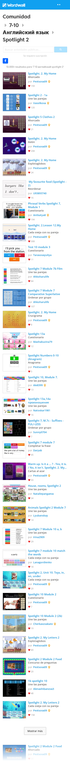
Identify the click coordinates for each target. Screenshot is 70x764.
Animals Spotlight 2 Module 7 (47, 507)
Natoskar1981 (41, 410)
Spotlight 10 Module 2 (42, 594)
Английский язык (26, 32)
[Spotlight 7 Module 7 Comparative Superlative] (14, 297)
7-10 (14, 25)
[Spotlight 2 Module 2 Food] (14, 666)
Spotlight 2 (16, 39)
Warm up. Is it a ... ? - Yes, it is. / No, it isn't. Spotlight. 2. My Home (47, 465)
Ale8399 (38, 385)
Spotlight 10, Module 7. (43, 377)
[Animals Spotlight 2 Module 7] (14, 514)
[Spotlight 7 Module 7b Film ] (14, 275)
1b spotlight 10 (37, 681)
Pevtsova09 (40, 81)
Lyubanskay (40, 515)
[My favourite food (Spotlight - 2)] (14, 188)
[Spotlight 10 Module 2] (14, 601)
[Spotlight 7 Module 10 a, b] (14, 536)
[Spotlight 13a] (14, 340)
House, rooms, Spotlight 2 (44, 485)
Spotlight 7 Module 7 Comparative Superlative (44, 292)
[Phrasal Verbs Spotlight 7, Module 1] (14, 210)
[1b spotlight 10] (14, 687)
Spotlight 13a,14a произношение (39, 400)
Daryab (37, 450)
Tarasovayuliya (42, 255)
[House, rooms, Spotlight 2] (14, 492)
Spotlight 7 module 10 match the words (47, 552)
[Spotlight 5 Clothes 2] (14, 123)
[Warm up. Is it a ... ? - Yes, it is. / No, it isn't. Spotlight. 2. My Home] (14, 471)
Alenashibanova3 (43, 689)
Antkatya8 (39, 215)
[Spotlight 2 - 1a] (14, 102)
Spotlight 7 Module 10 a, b (45, 529)
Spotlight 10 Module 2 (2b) (45, 616)
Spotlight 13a (36, 334)
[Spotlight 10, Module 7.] (14, 384)
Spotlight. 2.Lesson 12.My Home (45, 227)
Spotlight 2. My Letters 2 (43, 637)
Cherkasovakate (43, 624)
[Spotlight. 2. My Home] (14, 80)
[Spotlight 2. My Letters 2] (14, 644)
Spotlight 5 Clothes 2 (41, 117)
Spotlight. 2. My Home (42, 73)
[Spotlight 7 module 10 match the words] (14, 557)
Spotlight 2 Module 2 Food (45, 659)
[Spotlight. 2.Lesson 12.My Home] (14, 232)
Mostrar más (35, 731)
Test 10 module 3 (39, 247)
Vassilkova (39, 103)
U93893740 (39, 193)
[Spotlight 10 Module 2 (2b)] (14, 623)
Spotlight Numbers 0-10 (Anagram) (43, 357)
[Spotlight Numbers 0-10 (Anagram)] (14, 362)
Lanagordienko (42, 562)
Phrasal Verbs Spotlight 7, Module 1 (45, 205)
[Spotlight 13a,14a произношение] (14, 405)
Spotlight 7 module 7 (41, 442)
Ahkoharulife (41, 276)
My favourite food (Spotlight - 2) (47, 183)
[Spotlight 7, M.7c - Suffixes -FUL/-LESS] (14, 427)
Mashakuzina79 (42, 341)
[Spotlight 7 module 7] (14, 449)
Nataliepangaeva (43, 493)
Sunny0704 (40, 432)
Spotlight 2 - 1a (37, 95)
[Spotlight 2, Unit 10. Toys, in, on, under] (14, 579)
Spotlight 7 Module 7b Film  (47, 268)
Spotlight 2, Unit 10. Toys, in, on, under (46, 574)
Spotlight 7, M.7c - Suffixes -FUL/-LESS (46, 422)
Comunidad (17, 16)
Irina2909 (39, 537)
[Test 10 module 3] (14, 254)
